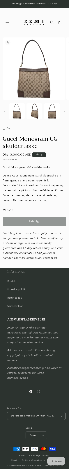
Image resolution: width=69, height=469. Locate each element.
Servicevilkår (15, 306)
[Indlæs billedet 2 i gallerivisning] (34, 111)
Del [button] (8, 128)
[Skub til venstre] (4, 112)
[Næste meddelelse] (62, 4)
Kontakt (12, 281)
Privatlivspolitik (16, 289)
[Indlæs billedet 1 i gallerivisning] (17, 111)
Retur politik (14, 297)
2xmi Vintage (34, 455)
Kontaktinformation (54, 466)
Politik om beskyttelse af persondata (40, 460)
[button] (7, 22)
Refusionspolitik (17, 466)
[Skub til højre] (65, 112)
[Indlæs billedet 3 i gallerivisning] (52, 111)
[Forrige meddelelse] (7, 4)
